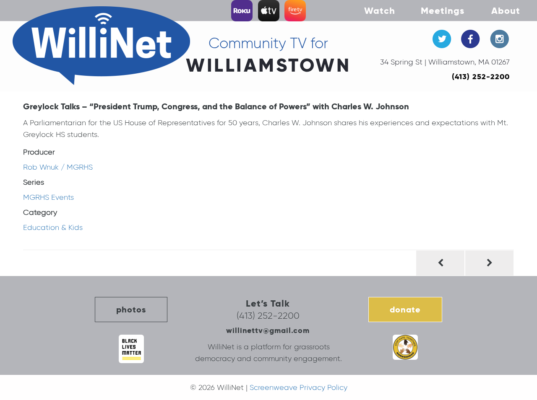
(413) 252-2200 (481, 76)
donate (405, 309)
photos (131, 309)
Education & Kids (53, 227)
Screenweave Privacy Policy (298, 387)
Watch (379, 10)
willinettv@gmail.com (268, 330)
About (505, 10)
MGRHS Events (48, 197)
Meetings (442, 10)
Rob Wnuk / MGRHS (58, 167)
